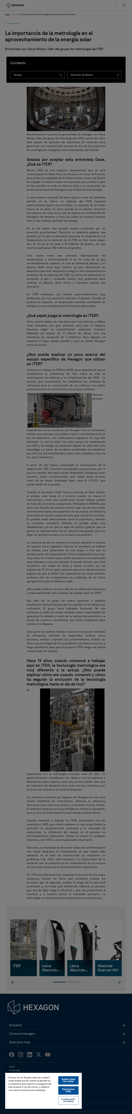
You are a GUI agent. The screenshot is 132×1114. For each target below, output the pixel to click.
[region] (43, 1090)
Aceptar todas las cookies (68, 1080)
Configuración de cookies (68, 1100)
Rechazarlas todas (68, 1090)
